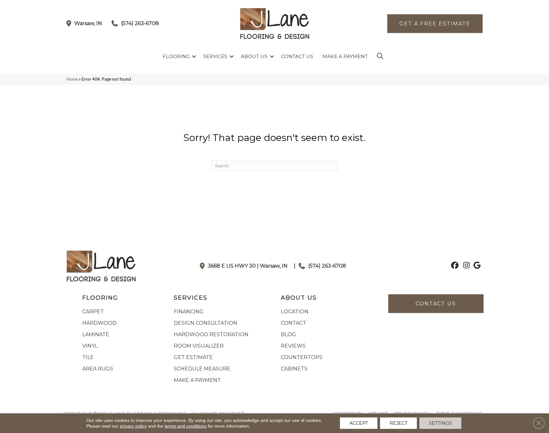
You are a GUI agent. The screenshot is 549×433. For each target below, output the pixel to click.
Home (72, 79)
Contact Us (297, 56)
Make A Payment (345, 56)
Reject (398, 423)
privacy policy (133, 426)
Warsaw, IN (88, 23)
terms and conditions (186, 426)
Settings (440, 423)
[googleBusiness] (476, 266)
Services (215, 56)
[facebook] (453, 266)
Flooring (176, 56)
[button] (194, 56)
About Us (254, 56)
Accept (358, 423)
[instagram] (465, 266)
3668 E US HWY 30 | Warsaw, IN (248, 266)
